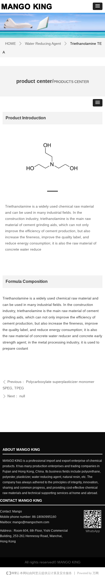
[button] (97, 6)
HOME (10, 43)
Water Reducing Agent (43, 43)
